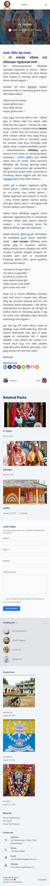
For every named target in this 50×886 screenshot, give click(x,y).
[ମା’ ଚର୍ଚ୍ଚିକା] (19, 780)
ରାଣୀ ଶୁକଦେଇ (17, 659)
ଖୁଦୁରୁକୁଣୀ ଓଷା (10, 179)
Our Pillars (7, 821)
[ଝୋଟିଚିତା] (25, 492)
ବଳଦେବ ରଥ (16, 650)
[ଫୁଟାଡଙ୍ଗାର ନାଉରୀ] (6, 631)
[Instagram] (28, 367)
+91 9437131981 (18, 851)
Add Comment (9, 572)
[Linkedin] (14, 367)
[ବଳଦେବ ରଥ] (6, 649)
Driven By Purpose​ (11, 824)
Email (6, 549)
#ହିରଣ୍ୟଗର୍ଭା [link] (8, 357)
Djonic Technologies (13, 882)
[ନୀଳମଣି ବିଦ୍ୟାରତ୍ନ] (6, 640)
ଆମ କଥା (39, 30)
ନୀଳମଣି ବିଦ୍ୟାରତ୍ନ (19, 640)
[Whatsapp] (23, 367)
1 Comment (23, 513)
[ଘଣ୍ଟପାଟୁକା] (25, 453)
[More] (37, 367)
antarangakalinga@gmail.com (24, 859)
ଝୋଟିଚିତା (6, 508)
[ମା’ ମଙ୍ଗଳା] (25, 414)
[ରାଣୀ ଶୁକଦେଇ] (6, 659)
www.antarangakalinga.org (22, 867)
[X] (10, 367)
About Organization (11, 818)
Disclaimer (42, 880)
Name (6, 538)
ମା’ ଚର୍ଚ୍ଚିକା (6, 801)
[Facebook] (5, 367)
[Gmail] (32, 367)
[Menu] (46, 5)
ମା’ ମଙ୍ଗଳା (7, 431)
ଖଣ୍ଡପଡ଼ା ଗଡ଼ (7, 712)
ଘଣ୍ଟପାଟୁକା (7, 469)
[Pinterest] (19, 367)
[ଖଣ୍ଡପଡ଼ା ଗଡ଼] (19, 691)
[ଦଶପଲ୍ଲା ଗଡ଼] (19, 736)
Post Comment (11, 608)
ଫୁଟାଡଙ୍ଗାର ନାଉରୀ (19, 631)
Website (6, 561)
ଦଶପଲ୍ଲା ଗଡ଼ (7, 757)
